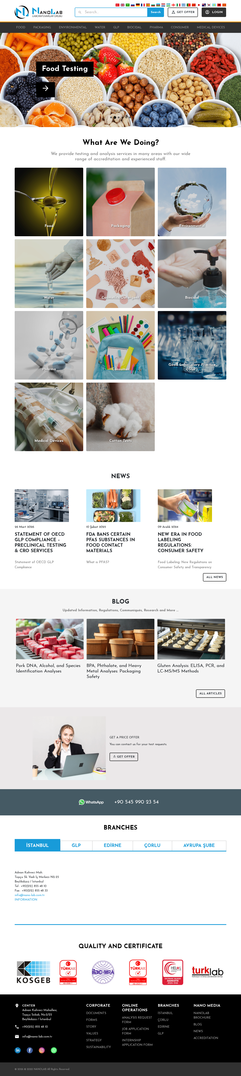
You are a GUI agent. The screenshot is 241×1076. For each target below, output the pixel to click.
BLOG (198, 1024)
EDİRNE (163, 1026)
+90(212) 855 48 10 (35, 1026)
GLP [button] (116, 27)
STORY (91, 1026)
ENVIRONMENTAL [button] (73, 27)
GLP (161, 1033)
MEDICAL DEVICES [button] (211, 27)
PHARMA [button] (156, 27)
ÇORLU (163, 1020)
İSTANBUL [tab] (37, 846)
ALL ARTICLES (210, 693)
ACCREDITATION (206, 1038)
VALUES (92, 1033)
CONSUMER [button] (180, 27)
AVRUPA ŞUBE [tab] (199, 846)
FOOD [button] (20, 27)
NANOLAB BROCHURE (202, 1015)
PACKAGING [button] (42, 27)
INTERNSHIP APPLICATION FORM (137, 1043)
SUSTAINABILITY (98, 1047)
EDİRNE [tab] (112, 846)
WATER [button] (100, 27)
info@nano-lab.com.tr (30, 895)
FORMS (91, 1020)
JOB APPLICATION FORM (135, 1031)
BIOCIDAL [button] (134, 27)
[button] (18, 80)
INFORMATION (26, 899)
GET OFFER (185, 12)
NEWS (198, 1031)
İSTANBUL (165, 1013)
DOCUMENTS (96, 1013)
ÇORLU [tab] (152, 846)
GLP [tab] (76, 846)
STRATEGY (94, 1040)
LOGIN (217, 12)
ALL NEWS (214, 577)
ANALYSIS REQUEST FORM (137, 1020)
